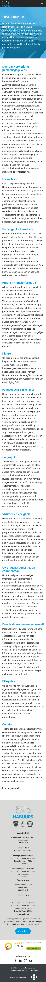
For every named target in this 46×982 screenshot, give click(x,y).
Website (12, 977)
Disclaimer (34, 970)
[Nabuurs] (5, 4)
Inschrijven (23, 931)
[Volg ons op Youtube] (30, 960)
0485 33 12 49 (23, 848)
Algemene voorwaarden (19, 970)
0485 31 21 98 (23, 895)
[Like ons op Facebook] (15, 960)
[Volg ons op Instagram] (25, 960)
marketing (22, 977)
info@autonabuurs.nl (24, 850)
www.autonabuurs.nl (27, 968)
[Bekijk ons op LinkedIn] (20, 960)
